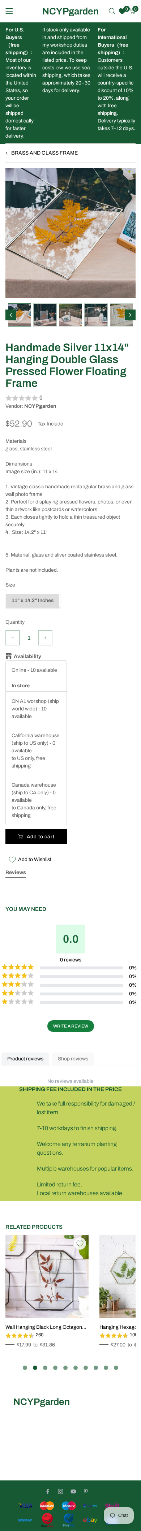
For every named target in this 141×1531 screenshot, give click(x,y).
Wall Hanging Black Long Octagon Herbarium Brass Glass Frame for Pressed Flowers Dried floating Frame (43, 1327)
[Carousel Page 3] (45, 1368)
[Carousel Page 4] (55, 1368)
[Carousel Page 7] (86, 1368)
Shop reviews (73, 1058)
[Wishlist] (122, 11)
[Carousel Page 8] (96, 1368)
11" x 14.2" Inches (33, 600)
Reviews (15, 872)
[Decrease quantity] (12, 637)
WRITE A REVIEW (70, 1026)
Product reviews (25, 1058)
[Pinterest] (86, 1491)
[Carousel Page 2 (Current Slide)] (35, 1368)
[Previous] (10, 315)
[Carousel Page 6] (75, 1368)
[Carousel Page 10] (116, 1368)
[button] (70, 398)
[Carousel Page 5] (65, 1368)
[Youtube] (73, 1491)
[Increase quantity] (45, 637)
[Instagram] (60, 1491)
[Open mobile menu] (9, 11)
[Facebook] (48, 1491)
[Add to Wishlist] (80, 1243)
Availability (27, 656)
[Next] (130, 315)
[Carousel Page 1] (25, 1368)
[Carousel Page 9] (106, 1368)
